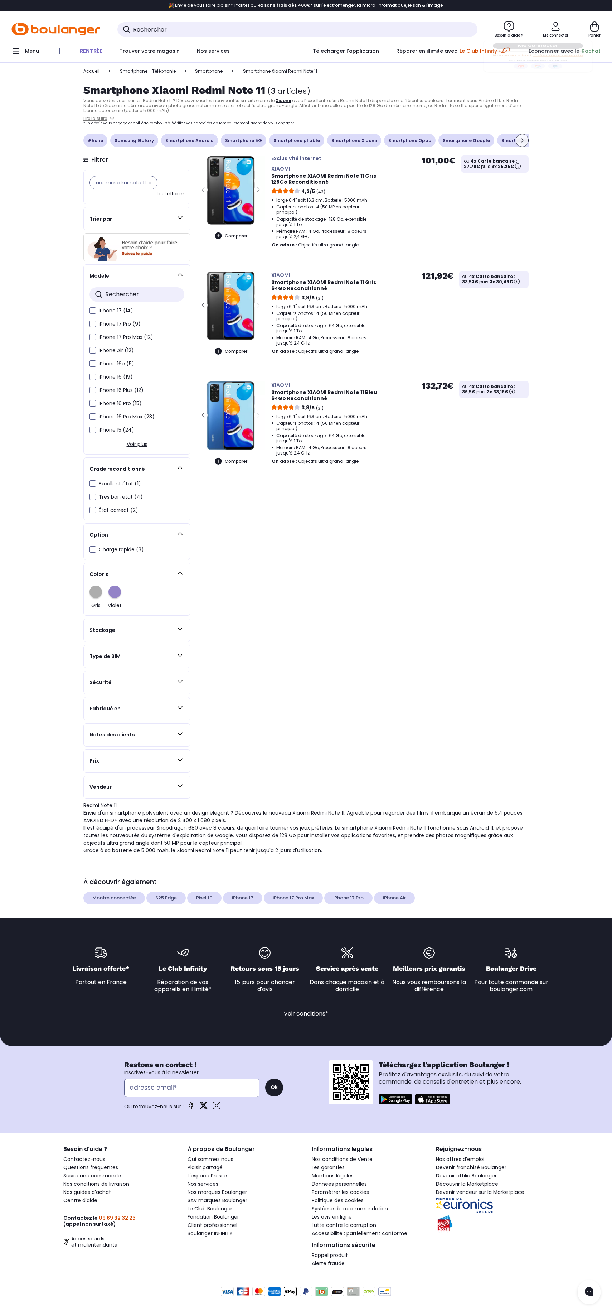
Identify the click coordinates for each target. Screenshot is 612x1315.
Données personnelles (339, 1183)
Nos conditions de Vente (342, 1159)
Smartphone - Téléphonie (148, 71)
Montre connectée (114, 897)
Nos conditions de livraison (96, 1183)
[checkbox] (92, 310)
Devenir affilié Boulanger (466, 1175)
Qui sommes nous (210, 1159)
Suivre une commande (92, 1175)
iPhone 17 (242, 897)
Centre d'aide (80, 1200)
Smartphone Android (189, 141)
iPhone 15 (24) (116, 429)
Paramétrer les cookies (340, 1192)
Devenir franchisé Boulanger (471, 1167)
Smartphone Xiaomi (354, 141)
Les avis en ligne (332, 1216)
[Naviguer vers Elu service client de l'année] (492, 1224)
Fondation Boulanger (213, 1216)
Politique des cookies (338, 1200)
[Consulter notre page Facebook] (190, 1108)
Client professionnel (212, 1225)
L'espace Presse (207, 1175)
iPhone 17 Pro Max (293, 897)
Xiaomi (283, 100)
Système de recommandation (350, 1208)
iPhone (95, 141)
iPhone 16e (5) (116, 363)
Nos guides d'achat (87, 1192)
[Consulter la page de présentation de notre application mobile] (395, 1099)
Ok (274, 1087)
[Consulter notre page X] (203, 1108)
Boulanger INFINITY (210, 1233)
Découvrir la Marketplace (467, 1183)
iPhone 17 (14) (116, 310)
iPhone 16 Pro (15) (120, 403)
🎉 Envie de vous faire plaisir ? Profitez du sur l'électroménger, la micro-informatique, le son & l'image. (306, 5)
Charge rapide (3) (121, 549)
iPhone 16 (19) (116, 376)
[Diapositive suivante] (522, 140)
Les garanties (328, 1167)
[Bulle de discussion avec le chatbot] (589, 1292)
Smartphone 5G (243, 141)
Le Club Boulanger (210, 1208)
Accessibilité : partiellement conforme (359, 1233)
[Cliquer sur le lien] (137, 247)
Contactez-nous (84, 1159)
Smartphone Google (466, 141)
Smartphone (209, 71)
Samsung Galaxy (134, 141)
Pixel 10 (204, 897)
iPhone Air (394, 897)
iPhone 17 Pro (348, 897)
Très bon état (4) (121, 496)
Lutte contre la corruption (344, 1225)
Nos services (203, 1183)
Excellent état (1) (120, 483)
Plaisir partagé (205, 1167)
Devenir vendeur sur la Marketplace (480, 1192)
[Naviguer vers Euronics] (492, 1205)
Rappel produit (330, 1255)
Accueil (91, 71)
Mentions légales (333, 1175)
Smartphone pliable (296, 141)
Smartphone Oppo (409, 141)
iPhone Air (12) (116, 350)
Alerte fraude (328, 1263)
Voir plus (137, 444)
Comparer (236, 236)
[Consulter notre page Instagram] (216, 1108)
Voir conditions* (306, 1013)
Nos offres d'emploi (460, 1159)
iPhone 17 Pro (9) (120, 323)
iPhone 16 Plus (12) (121, 390)
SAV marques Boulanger (217, 1200)
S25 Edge (166, 897)
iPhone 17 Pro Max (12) (126, 337)
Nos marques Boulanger (217, 1192)
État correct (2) (118, 510)
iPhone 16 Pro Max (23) (127, 416)
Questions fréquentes (90, 1167)
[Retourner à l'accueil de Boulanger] (55, 29)
